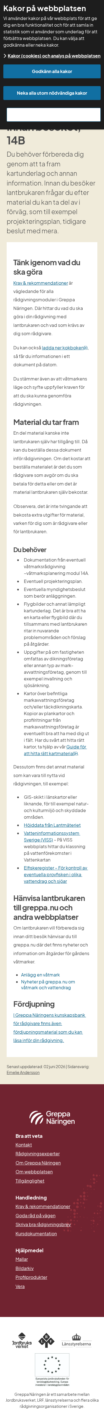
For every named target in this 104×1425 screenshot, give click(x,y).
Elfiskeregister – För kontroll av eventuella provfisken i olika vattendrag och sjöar (56, 874)
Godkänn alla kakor (52, 71)
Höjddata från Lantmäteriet (52, 825)
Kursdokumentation (36, 1233)
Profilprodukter (31, 1277)
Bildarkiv (52, 1268)
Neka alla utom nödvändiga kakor (52, 93)
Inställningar (53, 114)
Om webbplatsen (34, 1171)
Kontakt (24, 1145)
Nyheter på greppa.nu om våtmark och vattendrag (48, 984)
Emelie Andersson (23, 1072)
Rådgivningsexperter (38, 1153)
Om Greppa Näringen (38, 1163)
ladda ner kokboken (65, 347)
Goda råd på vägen (35, 1215)
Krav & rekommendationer (40, 283)
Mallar (22, 1259)
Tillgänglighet (30, 1181)
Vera (20, 1286)
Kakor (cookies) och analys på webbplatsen (54, 56)
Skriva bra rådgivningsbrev (43, 1224)
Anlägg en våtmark (40, 975)
